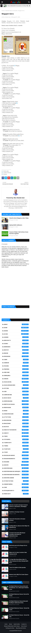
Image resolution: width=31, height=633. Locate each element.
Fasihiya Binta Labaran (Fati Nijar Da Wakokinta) (19, 526)
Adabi (14, 327)
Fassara (14, 366)
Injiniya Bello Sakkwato (15, 225)
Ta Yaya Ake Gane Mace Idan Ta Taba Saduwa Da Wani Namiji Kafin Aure (18, 561)
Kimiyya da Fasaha (14, 404)
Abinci (14, 324)
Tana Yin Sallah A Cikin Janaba (17, 567)
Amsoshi (20, 630)
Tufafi (14, 452)
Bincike (14, 353)
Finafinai (14, 369)
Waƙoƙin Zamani (14, 477)
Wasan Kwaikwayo (14, 458)
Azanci (14, 343)
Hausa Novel (14, 382)
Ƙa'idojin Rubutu (14, 490)
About (10, 624)
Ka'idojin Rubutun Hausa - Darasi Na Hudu (19, 608)
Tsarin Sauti (14, 442)
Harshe (14, 378)
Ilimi (14, 391)
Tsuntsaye (14, 449)
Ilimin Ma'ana (14, 394)
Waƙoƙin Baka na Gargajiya (14, 471)
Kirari (14, 410)
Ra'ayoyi (14, 426)
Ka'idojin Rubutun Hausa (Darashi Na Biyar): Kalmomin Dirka (18, 601)
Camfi (14, 359)
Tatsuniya (14, 439)
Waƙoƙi (14, 465)
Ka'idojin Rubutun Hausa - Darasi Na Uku (19, 615)
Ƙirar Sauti (14, 493)
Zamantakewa (14, 484)
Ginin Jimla (14, 375)
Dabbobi (14, 362)
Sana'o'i (14, 433)
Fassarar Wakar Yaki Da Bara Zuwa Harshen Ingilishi (18, 232)
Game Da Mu (17, 624)
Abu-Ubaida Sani (7, 17)
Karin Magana (14, 401)
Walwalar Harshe (14, 455)
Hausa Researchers (14, 385)
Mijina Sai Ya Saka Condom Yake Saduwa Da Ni (18, 553)
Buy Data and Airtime (21, 628)
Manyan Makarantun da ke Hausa (12, 626)
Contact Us (23, 624)
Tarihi (14, 436)
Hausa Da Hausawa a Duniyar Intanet (17, 519)
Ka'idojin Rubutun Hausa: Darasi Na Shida (19, 594)
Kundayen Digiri (14, 414)
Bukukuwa (14, 356)
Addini (14, 330)
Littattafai (14, 417)
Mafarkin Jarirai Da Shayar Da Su (18, 545)
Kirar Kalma (14, 407)
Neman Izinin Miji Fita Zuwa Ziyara (18, 574)
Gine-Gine (14, 372)
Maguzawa (14, 423)
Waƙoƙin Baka (14, 468)
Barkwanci (14, 346)
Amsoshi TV (14, 340)
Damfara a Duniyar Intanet (16, 512)
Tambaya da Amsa (10, 628)
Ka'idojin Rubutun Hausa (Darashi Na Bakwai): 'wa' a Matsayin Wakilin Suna (19, 587)
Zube (14, 487)
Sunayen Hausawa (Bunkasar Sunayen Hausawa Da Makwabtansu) (17, 534)
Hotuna (14, 388)
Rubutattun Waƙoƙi (14, 430)
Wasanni (14, 462)
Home (3, 10)
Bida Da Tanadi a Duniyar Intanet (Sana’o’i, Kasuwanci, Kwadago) (18, 505)
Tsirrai (14, 446)
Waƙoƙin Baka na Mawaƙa (11, 10)
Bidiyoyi (14, 350)
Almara (14, 337)
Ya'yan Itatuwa (14, 481)
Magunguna (14, 420)
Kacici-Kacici (14, 398)
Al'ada (14, 334)
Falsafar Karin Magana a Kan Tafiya (19, 218)
